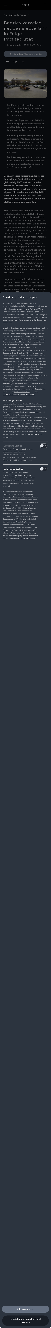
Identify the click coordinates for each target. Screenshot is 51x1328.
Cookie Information (22, 392)
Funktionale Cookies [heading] (12, 446)
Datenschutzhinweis (11, 394)
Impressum (30, 394)
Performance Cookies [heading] (13, 469)
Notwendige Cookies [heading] (12, 400)
